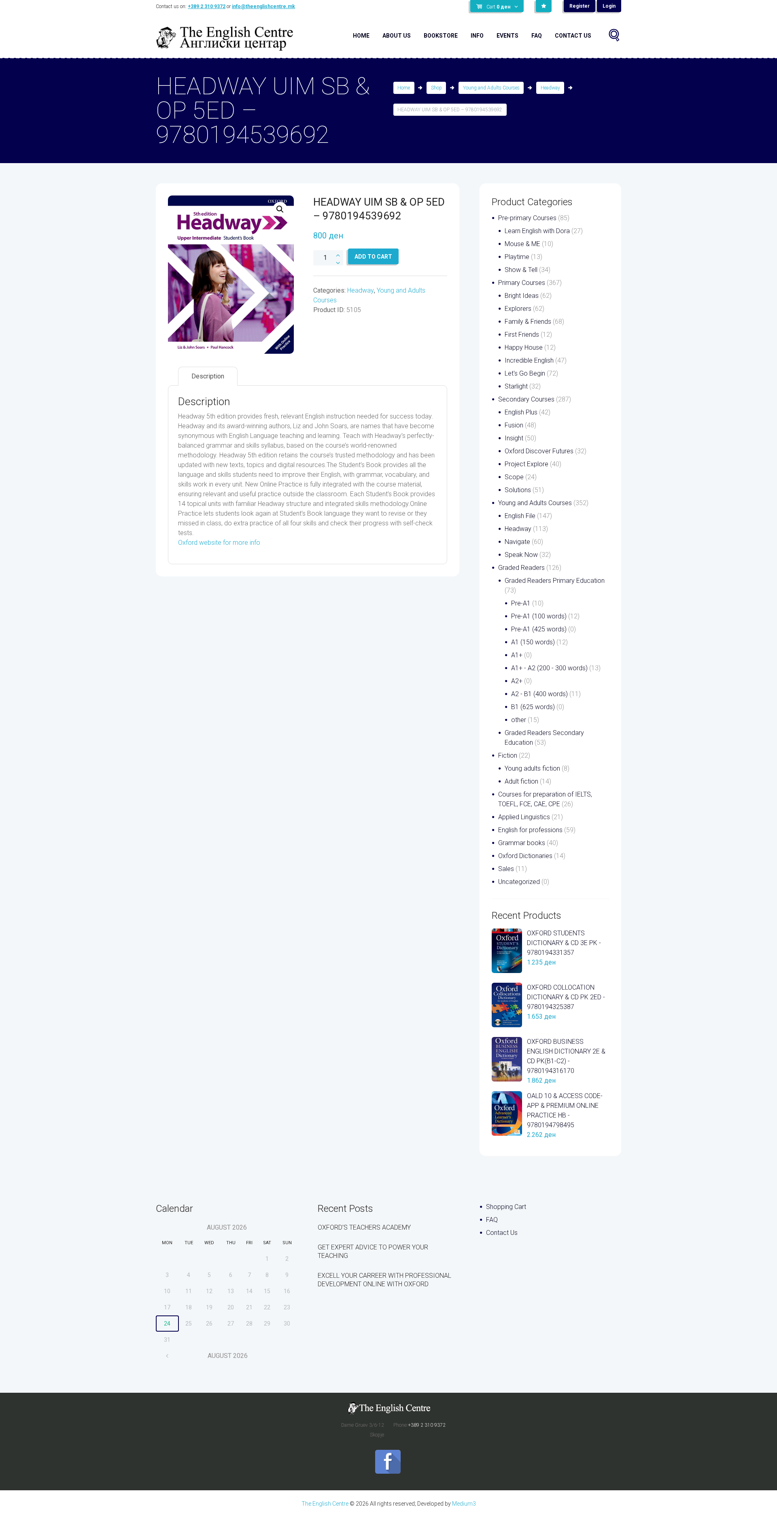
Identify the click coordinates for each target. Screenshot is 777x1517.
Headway (550, 88)
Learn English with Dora (537, 231)
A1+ (516, 655)
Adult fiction (521, 781)
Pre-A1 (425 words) (539, 629)
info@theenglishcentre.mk (263, 6)
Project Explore (526, 464)
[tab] (208, 376)
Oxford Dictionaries (525, 856)
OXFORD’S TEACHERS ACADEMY (364, 1227)
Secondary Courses (526, 399)
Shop (436, 88)
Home (361, 35)
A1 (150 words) (533, 642)
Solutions (518, 490)
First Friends (522, 334)
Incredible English (529, 360)
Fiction (507, 755)
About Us (396, 35)
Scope (514, 477)
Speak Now (521, 555)
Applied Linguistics (524, 817)
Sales (506, 869)
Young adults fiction (532, 768)
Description (207, 376)
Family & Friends (528, 321)
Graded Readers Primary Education (555, 580)
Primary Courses (521, 283)
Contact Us (573, 35)
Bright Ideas (522, 296)
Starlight (516, 386)
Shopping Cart (506, 1207)
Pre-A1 (521, 603)
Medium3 (464, 1503)
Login (609, 6)
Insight (514, 438)
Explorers (518, 308)
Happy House (524, 347)
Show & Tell (521, 270)
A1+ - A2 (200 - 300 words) (549, 668)
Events (507, 35)
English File (520, 516)
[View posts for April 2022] (167, 1356)
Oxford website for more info (219, 542)
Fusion (514, 425)
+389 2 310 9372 (206, 6)
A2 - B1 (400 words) (539, 694)
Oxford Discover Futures (539, 451)
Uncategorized (519, 882)
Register (579, 6)
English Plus (521, 412)
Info (477, 35)
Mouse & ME (522, 244)
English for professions (530, 830)
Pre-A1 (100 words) (539, 616)
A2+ (516, 681)
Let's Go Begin (525, 373)
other (518, 720)
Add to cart (373, 256)
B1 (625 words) (533, 707)
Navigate (517, 542)
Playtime (517, 257)
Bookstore (441, 35)
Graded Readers (521, 568)
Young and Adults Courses (491, 88)
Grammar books (521, 843)
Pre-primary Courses (527, 218)
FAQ (536, 35)
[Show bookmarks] (544, 6)
